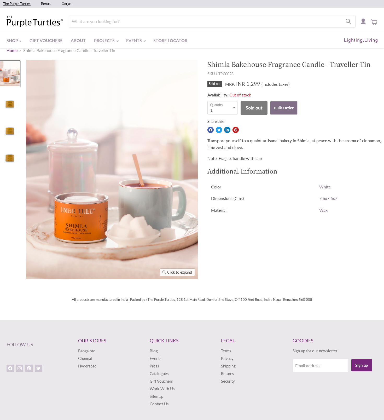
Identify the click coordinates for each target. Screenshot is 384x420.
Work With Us (162, 388)
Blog (154, 350)
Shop (13, 40)
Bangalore (86, 350)
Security (228, 381)
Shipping (228, 366)
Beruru (46, 4)
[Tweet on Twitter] (219, 130)
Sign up (361, 365)
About (78, 40)
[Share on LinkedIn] (227, 130)
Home (12, 50)
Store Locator (170, 40)
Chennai (85, 358)
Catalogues (159, 373)
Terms (226, 350)
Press (154, 366)
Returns (227, 373)
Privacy (227, 358)
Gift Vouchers (46, 40)
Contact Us (159, 403)
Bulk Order (284, 107)
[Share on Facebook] (210, 130)
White (325, 186)
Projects (105, 40)
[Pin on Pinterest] (235, 130)
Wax (323, 210)
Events (134, 40)
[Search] (348, 21)
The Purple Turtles (17, 4)
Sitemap (156, 396)
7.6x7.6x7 (328, 198)
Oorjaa (66, 4)
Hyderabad (87, 366)
